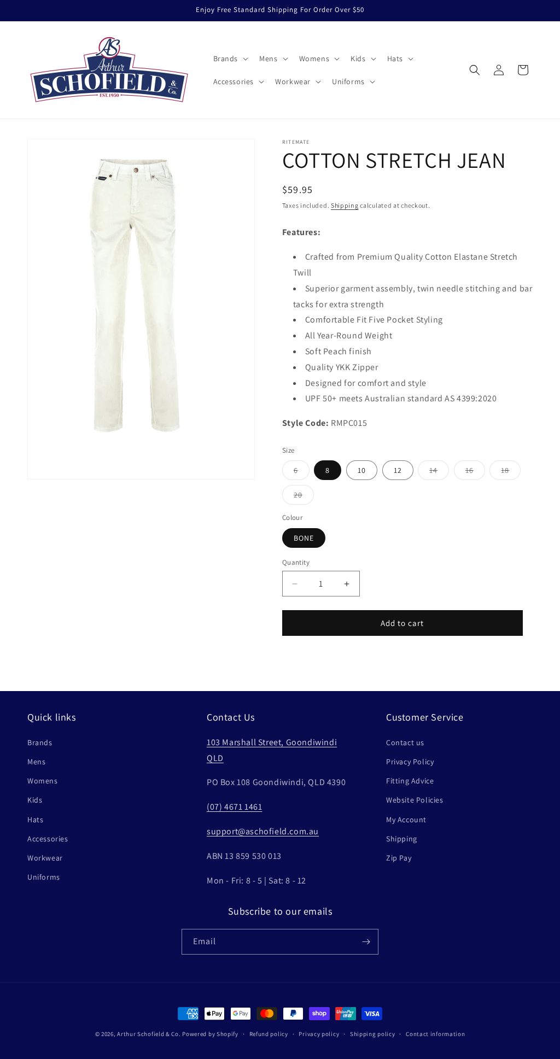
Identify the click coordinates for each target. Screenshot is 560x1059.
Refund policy (268, 1034)
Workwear (45, 858)
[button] (230, 58)
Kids (34, 800)
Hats (35, 819)
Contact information (435, 1034)
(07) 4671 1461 (234, 806)
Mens (36, 762)
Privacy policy (319, 1034)
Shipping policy (372, 1034)
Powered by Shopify (210, 1034)
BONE (304, 538)
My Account (406, 819)
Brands (39, 742)
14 (439, 472)
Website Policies (415, 800)
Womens (42, 781)
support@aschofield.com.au (263, 831)
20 (304, 497)
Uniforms (43, 877)
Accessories (47, 839)
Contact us (405, 742)
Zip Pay (398, 858)
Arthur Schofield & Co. (148, 1034)
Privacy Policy (410, 762)
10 (362, 470)
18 (511, 472)
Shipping (345, 205)
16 (475, 472)
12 (398, 470)
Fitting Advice (410, 781)
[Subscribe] (366, 942)
